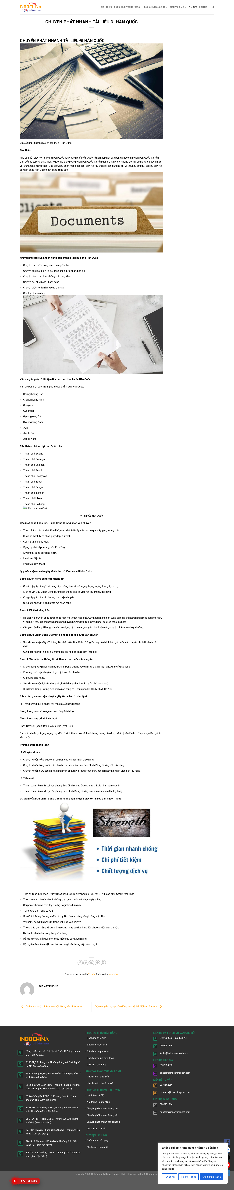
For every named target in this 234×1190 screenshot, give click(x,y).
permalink (113, 974)
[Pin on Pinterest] (97, 962)
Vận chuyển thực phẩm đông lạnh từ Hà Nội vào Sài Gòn (126, 1006)
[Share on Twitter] (86, 962)
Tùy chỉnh (169, 1177)
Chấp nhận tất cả (211, 1177)
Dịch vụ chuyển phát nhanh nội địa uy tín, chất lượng (54, 1006)
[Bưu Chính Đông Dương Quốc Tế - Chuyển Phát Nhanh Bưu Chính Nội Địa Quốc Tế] (30, 7)
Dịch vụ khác (177, 7)
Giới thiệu (106, 7)
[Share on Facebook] (80, 962)
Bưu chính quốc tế (154, 7)
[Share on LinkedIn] (103, 962)
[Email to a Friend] (91, 962)
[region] (193, 1163)
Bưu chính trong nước (127, 7)
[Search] (213, 7)
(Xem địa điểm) (41, 1066)
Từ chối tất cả (188, 1177)
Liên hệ (203, 7)
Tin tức (192, 7)
